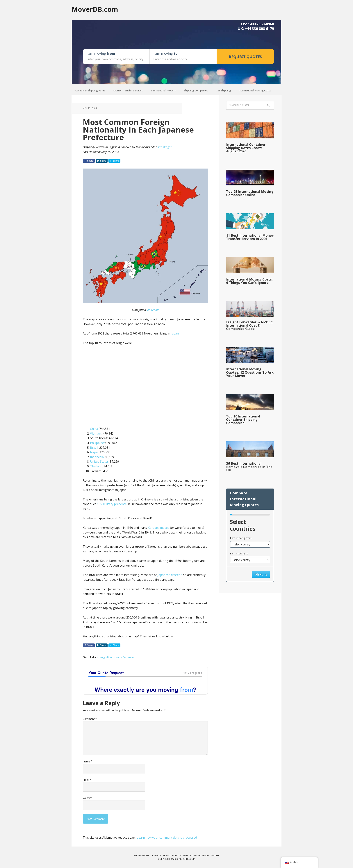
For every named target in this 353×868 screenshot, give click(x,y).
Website (87, 798)
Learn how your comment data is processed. (167, 838)
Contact (156, 855)
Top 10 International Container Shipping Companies (243, 419)
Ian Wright (164, 147)
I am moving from (241, 538)
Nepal (94, 452)
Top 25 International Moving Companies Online (249, 193)
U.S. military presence (112, 504)
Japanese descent (170, 575)
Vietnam (95, 433)
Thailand (96, 466)
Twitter (215, 855)
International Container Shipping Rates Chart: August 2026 (246, 147)
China (94, 429)
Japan (175, 333)
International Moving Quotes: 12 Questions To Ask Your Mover (250, 372)
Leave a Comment (124, 657)
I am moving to (239, 553)
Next (259, 574)
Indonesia (97, 457)
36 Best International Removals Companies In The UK (249, 466)
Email (87, 780)
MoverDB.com (95, 9)
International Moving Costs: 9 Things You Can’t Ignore (249, 281)
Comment (90, 719)
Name (87, 761)
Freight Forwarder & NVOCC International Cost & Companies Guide (249, 325)
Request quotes (245, 56)
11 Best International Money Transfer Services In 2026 (250, 237)
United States (99, 462)
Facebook (203, 855)
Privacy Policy (171, 855)
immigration (104, 657)
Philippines (97, 443)
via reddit (153, 310)
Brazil (94, 448)
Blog (137, 855)
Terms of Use (188, 855)
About (145, 855)
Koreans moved (158, 528)
